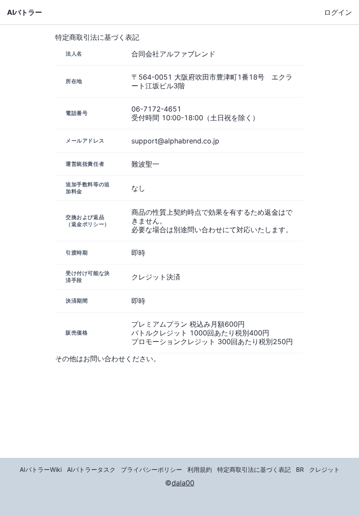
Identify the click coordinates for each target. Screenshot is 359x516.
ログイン (338, 12)
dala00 (183, 482)
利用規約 (199, 469)
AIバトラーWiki (41, 469)
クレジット (324, 469)
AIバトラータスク (91, 469)
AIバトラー (24, 12)
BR (300, 469)
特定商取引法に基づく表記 (254, 469)
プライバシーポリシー (151, 469)
